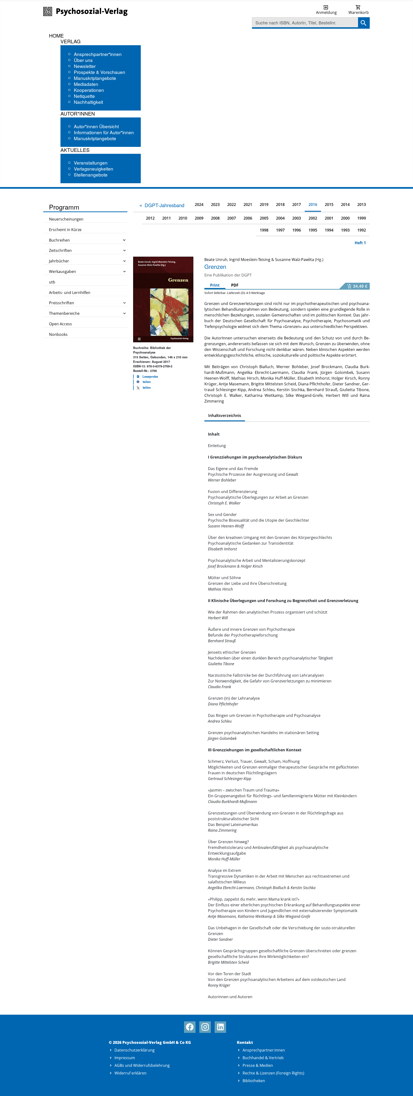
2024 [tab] (199, 204)
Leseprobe (150, 376)
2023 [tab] (215, 204)
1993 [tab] (345, 230)
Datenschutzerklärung (134, 1050)
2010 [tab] (183, 218)
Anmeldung (326, 12)
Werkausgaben (62, 271)
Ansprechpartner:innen (264, 1050)
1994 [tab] (329, 230)
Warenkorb (358, 12)
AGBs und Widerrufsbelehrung (142, 1065)
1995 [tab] (313, 230)
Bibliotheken (254, 1080)
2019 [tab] (264, 204)
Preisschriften (61, 302)
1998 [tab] (264, 230)
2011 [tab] (166, 218)
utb (52, 282)
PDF (235, 285)
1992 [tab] (361, 230)
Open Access (60, 324)
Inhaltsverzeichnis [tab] (224, 415)
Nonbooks (58, 334)
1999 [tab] (361, 218)
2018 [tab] (280, 204)
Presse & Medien (258, 1065)
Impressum (124, 1057)
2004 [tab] (280, 218)
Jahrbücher (59, 261)
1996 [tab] (296, 230)
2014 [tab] (345, 204)
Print (215, 285)
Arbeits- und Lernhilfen (69, 292)
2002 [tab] (313, 218)
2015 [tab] (329, 204)
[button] (142, 382)
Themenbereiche (64, 313)
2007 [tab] (231, 218)
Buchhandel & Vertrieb (263, 1057)
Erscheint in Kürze (65, 229)
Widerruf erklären (130, 1073)
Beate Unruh (215, 259)
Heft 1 (360, 242)
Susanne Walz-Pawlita (294, 259)
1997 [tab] (280, 230)
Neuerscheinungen (66, 219)
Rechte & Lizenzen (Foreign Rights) (273, 1073)
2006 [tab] (248, 218)
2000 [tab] (345, 218)
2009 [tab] (199, 218)
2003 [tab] (296, 218)
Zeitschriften (60, 250)
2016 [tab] (313, 204)
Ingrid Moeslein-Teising (249, 259)
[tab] (161, 205)
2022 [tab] (231, 204)
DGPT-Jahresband (164, 205)
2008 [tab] (215, 218)
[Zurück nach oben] (403, 1087)
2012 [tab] (150, 218)
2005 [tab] (264, 218)
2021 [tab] (248, 204)
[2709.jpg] (163, 299)
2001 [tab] (329, 218)
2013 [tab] (361, 204)
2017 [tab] (296, 204)
